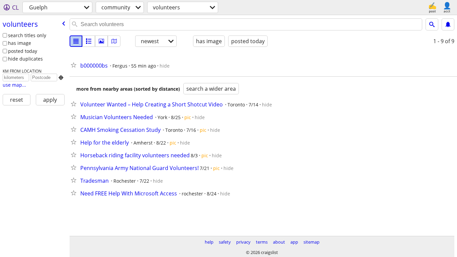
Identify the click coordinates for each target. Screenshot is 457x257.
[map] (114, 41)
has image (19, 43)
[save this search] (448, 24)
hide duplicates (25, 59)
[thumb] (88, 41)
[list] (76, 41)
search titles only (27, 35)
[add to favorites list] (75, 65)
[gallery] (101, 41)
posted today (22, 51)
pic (187, 117)
